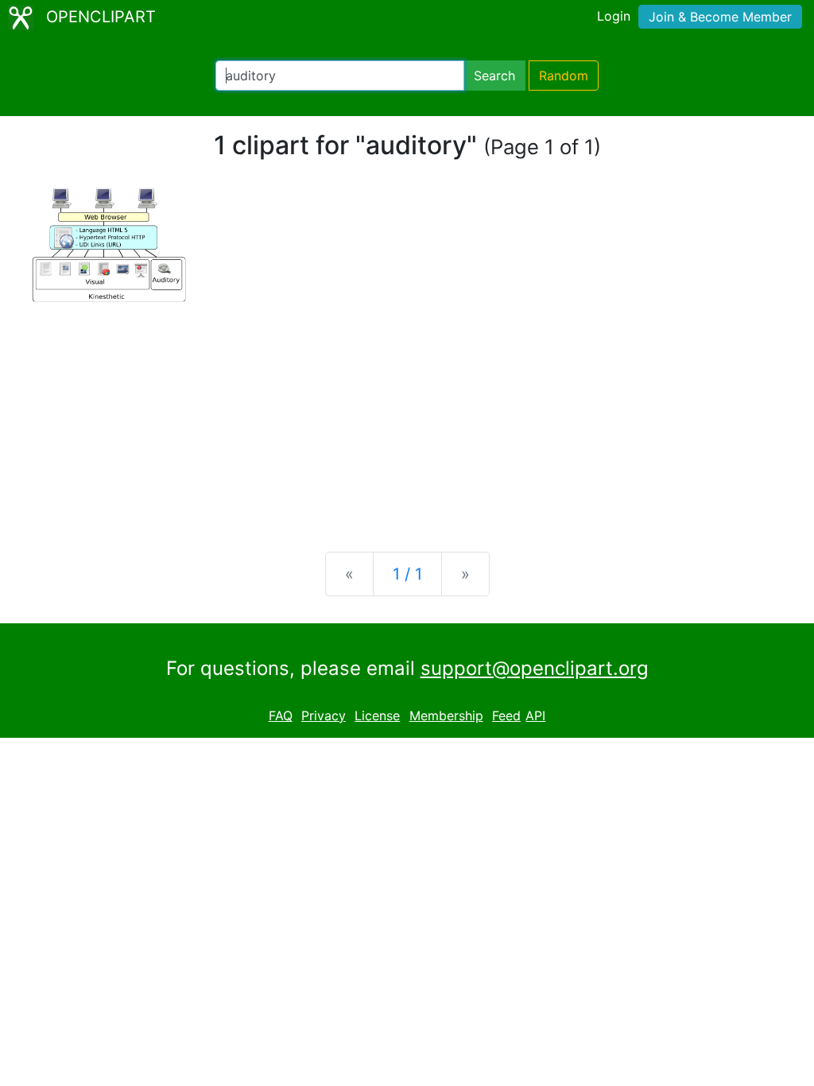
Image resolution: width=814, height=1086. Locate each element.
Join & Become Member (720, 17)
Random (563, 75)
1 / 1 (407, 574)
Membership (446, 715)
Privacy (323, 715)
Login (613, 16)
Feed (506, 715)
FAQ (281, 715)
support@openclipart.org (535, 668)
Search (494, 75)
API (535, 715)
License (377, 715)
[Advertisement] (407, 415)
